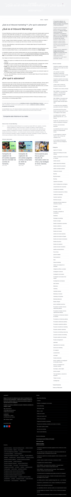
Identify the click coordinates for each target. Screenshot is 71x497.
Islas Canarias (56, 283)
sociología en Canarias (20, 478)
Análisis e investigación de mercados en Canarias (60, 157)
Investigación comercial (58, 271)
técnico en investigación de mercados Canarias (58, 365)
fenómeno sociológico (8, 465)
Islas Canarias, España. (8, 419)
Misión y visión (40, 411)
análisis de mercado (29, 447)
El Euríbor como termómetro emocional (44, 485)
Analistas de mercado (57, 171)
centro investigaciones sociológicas (60, 184)
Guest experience (56, 257)
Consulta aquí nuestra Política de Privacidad (45, 439)
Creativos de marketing (58, 194)
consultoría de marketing (8, 453)
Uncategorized (56, 380)
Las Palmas (17, 467)
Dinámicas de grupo (57, 199)
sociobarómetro (56, 352)
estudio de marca (12, 457)
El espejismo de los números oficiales (60, 88)
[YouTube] (10, 426)
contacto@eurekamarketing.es (10, 410)
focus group (16, 465)
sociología (55, 355)
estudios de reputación (18, 461)
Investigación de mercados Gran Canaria (59, 277)
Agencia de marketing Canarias (18, 447)
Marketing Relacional (57, 299)
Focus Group (55, 251)
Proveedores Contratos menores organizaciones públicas (59, 311)
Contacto (39, 400)
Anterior (41, 19)
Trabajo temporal (23, 480)
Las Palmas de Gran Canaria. (9, 417)
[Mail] (15, 426)
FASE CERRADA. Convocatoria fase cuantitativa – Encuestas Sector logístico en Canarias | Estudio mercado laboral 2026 (50, 466)
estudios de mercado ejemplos (59, 233)
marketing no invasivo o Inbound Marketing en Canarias (31, 103)
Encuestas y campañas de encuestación (58, 212)
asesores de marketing (8, 449)
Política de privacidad (41, 418)
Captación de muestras (57, 181)
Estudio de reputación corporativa (60, 223)
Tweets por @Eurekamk (57, 387)
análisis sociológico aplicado (59, 168)
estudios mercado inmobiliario (59, 246)
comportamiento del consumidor (59, 186)
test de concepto (56, 371)
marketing (55, 288)
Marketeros (55, 286)
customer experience (18, 453)
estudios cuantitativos (57, 228)
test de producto (7, 480)
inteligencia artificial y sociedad (59, 269)
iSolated (42, 36)
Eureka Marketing (13, 123)
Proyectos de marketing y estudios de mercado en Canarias (48, 424)
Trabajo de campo (57, 378)
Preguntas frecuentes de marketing (44, 421)
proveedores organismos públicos (24, 476)
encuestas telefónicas (29, 455)
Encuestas (55, 206)
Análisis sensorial (56, 160)
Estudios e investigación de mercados (44, 403)
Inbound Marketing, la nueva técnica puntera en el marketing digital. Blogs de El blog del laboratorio (26, 44)
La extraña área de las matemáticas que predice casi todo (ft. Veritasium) (51, 473)
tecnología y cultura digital (58, 368)
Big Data (55, 173)
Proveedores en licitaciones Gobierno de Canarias (60, 315)
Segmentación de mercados (58, 345)
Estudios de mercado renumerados (60, 238)
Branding (55, 178)
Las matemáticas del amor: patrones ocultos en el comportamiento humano (60, 130)
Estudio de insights (57, 220)
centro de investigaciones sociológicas (11, 451)
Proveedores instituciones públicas (60, 321)
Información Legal (40, 408)
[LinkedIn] (5, 426)
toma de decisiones (15, 480)
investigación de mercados (58, 274)
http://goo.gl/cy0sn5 (9, 75)
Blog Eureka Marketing (41, 398)
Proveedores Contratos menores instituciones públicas (59, 307)
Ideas (54, 259)
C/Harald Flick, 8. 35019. (9, 415)
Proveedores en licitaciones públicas (60, 319)
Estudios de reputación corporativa (10, 463)
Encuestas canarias (57, 209)
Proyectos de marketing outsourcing (24, 110)
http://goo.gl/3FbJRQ (6, 45)
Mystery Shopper (56, 301)
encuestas (22, 455)
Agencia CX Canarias (57, 150)
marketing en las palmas (14, 110)
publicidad (55, 342)
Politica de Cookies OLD (42, 416)
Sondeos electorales (57, 358)
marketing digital (7, 469)
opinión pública (14, 469)
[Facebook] (7, 426)
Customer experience (57, 197)
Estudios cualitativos (57, 226)
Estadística (55, 215)
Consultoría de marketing (58, 189)
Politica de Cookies (41, 413)
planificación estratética (22, 469)
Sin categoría (56, 350)
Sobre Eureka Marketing (41, 431)
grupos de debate (56, 254)
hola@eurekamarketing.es (58, 51)
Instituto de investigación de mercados (58, 265)
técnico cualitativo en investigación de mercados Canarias (60, 361)
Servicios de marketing (57, 347)
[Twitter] (12, 426)
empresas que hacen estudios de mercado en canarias (59, 203)
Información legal (39, 441)
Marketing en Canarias (6, 110)
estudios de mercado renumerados (23, 459)
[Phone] (18, 426)
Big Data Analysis (56, 176)
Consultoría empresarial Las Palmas (60, 191)
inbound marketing (57, 262)
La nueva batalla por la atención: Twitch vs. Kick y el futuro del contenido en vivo (59, 136)
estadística (6, 457)
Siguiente (46, 19)
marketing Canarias (57, 291)
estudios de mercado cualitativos (10, 459)
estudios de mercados (8, 461)
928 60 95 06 (8, 408)
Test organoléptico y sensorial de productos (59, 374)
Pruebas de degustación (58, 339)
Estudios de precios (57, 241)
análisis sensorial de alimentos (59, 163)
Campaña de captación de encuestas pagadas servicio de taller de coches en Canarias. (60, 68)
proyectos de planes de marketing (35, 110)
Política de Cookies (40, 443)
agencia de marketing (8, 447)
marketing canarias (28, 467)
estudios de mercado (30, 457)
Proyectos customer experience (59, 329)
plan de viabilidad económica (59, 304)
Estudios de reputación (57, 244)
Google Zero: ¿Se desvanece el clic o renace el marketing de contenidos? (51, 482)
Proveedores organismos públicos (60, 324)
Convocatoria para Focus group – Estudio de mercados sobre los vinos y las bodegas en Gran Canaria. (60, 111)
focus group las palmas (23, 465)
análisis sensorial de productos (59, 165)
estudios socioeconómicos (58, 249)
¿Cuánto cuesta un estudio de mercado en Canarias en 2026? (49, 460)
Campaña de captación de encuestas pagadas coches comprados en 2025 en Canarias (60, 80)
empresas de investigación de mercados (11, 455)
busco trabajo (20, 449)
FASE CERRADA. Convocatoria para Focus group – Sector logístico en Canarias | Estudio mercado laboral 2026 (50, 470)
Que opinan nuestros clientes (42, 426)
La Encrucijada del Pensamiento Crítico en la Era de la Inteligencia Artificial (60, 142)
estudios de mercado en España (59, 236)
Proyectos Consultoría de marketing (60, 326)
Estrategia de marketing (58, 218)
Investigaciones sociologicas (59, 280)
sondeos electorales (29, 478)
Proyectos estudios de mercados (59, 337)
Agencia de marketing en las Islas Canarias (60, 153)
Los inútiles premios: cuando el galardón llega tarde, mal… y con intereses (59, 117)
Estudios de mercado (57, 231)
